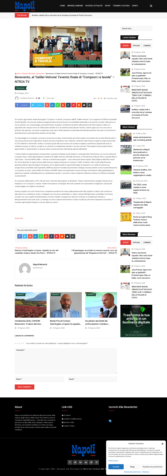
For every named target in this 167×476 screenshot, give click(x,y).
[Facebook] (19, 236)
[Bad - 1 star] (15, 343)
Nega (132, 467)
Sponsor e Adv (68, 422)
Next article (112, 248)
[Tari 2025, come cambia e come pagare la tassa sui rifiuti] (126, 184)
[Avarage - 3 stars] (19, 343)
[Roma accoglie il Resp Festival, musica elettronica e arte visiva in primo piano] (126, 216)
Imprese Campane (75, 6)
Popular (136, 46)
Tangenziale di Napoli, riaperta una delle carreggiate (142, 205)
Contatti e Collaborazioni (72, 419)
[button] (162, 443)
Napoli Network (40, 264)
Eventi (135, 6)
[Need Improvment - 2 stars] (17, 343)
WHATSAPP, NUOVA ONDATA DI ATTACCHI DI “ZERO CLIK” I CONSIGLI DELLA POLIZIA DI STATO (142, 95)
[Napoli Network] (39, 98)
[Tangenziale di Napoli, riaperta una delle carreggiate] (126, 202)
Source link (19, 218)
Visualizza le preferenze (152, 467)
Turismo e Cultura (121, 6)
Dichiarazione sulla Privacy (132, 472)
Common (147, 46)
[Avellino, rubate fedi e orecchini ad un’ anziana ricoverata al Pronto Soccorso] (125, 109)
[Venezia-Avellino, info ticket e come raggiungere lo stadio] (126, 169)
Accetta (116, 467)
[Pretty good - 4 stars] (21, 343)
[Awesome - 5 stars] (24, 343)
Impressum (145, 472)
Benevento (40, 73)
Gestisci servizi (113, 460)
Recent (126, 46)
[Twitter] (25, 236)
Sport (107, 6)
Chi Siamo (67, 415)
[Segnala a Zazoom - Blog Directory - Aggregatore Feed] (110, 421)
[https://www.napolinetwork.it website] (37, 98)
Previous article (21, 248)
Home (62, 6)
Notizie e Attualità (93, 6)
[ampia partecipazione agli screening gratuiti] (126, 137)
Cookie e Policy (69, 426)
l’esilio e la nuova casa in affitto (44, 15)
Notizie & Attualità (28, 73)
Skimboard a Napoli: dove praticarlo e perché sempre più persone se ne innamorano (141, 155)
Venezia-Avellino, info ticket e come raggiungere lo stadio (142, 172)
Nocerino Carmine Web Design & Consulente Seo (106, 469)
